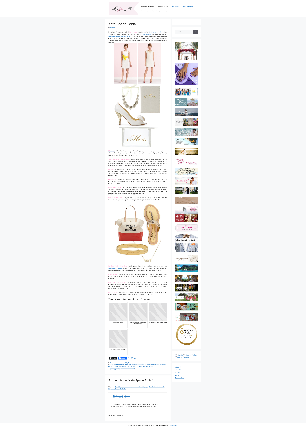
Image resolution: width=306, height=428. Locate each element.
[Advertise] (186, 228)
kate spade (163, 364)
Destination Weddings (147, 6)
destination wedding (155, 32)
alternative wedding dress (117, 364)
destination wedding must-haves (119, 36)
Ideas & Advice (156, 11)
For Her (112, 362)
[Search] (195, 32)
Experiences (144, 11)
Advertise (178, 370)
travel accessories (143, 366)
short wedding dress (124, 366)
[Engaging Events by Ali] (186, 297)
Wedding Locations (162, 6)
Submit (177, 372)
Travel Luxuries (175, 6)
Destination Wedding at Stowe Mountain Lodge (122, 368)
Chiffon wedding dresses (121, 396)
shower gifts (134, 366)
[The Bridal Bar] (186, 210)
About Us (178, 367)
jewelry (157, 364)
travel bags (152, 366)
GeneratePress (174, 425)
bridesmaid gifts (136, 364)
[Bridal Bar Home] (186, 258)
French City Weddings (116, 369)
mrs (109, 366)
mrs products (114, 366)
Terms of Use (179, 378)
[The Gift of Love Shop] (186, 287)
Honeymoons (167, 11)
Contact (177, 375)
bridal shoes (128, 364)
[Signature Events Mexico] (186, 132)
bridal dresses (146, 34)
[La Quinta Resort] (186, 221)
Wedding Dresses (188, 6)
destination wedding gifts (148, 364)
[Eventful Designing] (186, 278)
